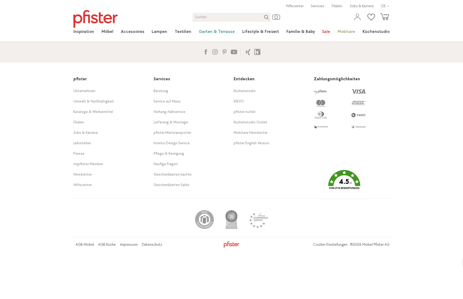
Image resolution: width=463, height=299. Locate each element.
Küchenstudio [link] (245, 91)
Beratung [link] (161, 91)
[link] (83, 31)
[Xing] (248, 51)
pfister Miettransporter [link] (172, 132)
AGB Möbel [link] (85, 244)
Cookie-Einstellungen (330, 244)
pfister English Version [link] (251, 143)
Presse (78, 153)
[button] (344, 183)
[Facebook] (205, 51)
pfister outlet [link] (245, 111)
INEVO (239, 101)
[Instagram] (215, 51)
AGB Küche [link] (107, 244)
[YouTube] (233, 51)
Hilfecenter (295, 6)
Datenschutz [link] (152, 244)
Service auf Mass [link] (167, 101)
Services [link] (317, 6)
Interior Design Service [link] (172, 143)
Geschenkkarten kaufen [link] (173, 174)
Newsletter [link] (82, 174)
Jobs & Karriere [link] (362, 6)
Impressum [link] (129, 244)
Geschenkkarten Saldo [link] (171, 185)
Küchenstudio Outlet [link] (250, 122)
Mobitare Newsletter (251, 132)
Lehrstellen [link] (82, 143)
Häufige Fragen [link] (166, 164)
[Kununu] (257, 51)
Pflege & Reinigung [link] (169, 153)
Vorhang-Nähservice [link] (169, 111)
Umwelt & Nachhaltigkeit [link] (93, 101)
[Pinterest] (224, 51)
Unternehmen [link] (84, 91)
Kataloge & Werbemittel (93, 111)
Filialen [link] (337, 6)
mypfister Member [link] (88, 164)
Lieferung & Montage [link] (171, 122)
